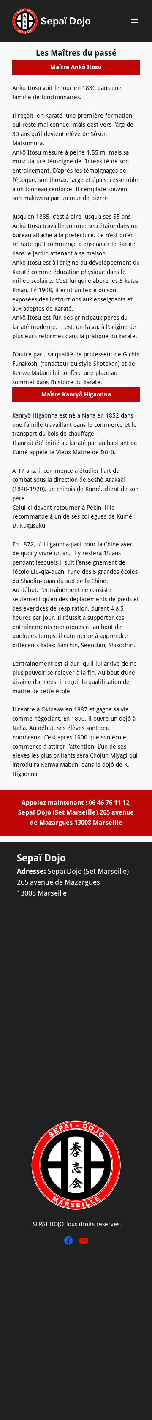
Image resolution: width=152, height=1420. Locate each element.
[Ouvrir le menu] (135, 21)
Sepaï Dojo (66, 21)
